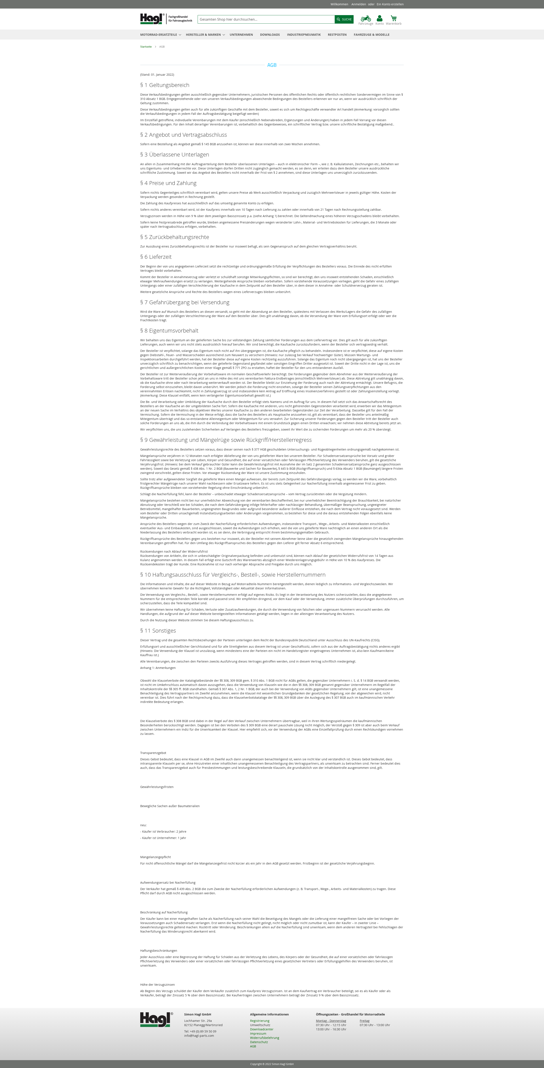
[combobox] (276, 19)
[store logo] (166, 18)
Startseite (146, 46)
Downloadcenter (261, 1029)
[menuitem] (159, 35)
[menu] (272, 35)
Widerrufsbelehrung (264, 1038)
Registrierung (259, 1021)
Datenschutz (259, 1042)
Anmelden (358, 4)
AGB (253, 1046)
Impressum (258, 1033)
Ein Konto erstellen (390, 4)
